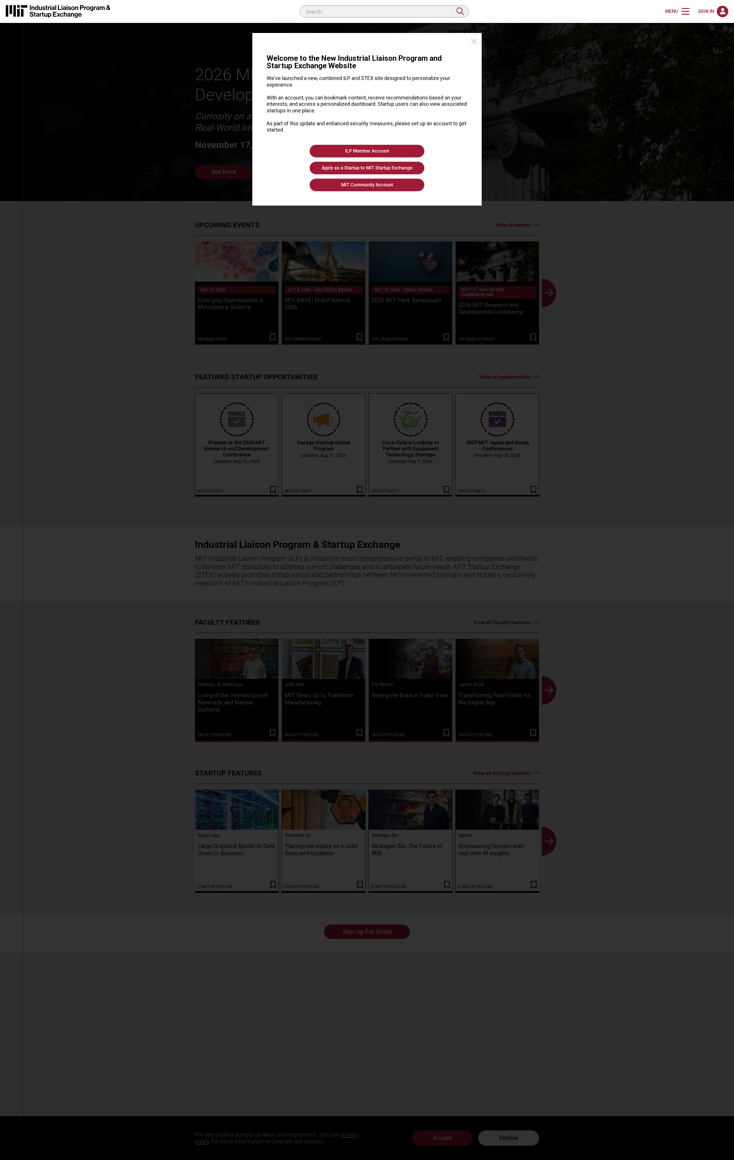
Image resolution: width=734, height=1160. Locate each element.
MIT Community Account (367, 185)
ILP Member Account (367, 151)
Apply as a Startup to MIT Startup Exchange (367, 168)
